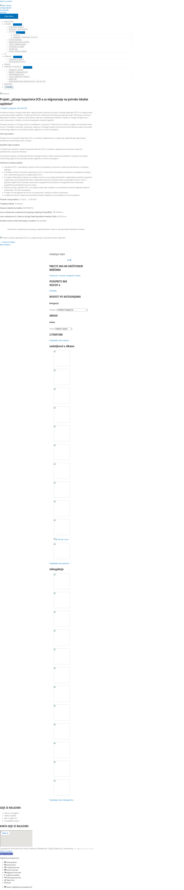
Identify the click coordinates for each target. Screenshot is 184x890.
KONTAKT (8, 84)
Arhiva (52, 329)
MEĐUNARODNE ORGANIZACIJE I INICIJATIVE (27, 81)
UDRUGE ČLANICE (16, 59)
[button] (6, 854)
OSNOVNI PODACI (16, 27)
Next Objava (6, 244)
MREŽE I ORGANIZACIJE (18, 72)
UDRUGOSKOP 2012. (17, 62)
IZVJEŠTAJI (13, 49)
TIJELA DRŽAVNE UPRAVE (19, 77)
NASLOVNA (8, 21)
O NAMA (7, 24)
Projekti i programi (8, 108)
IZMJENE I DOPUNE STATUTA (25, 37)
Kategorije (53, 310)
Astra (75, 848)
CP (5, 54)
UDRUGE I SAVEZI (16, 70)
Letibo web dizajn (87, 848)
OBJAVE (7, 64)
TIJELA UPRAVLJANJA (17, 44)
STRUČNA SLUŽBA (16, 47)
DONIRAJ (8, 87)
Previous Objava (7, 242)
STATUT (16, 35)
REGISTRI (12, 79)
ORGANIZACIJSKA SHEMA (19, 42)
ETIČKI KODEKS (15, 40)
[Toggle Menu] (17, 24)
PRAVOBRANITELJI (16, 74)
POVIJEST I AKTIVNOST (18, 29)
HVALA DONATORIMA (18, 51)
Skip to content (6, 1)
